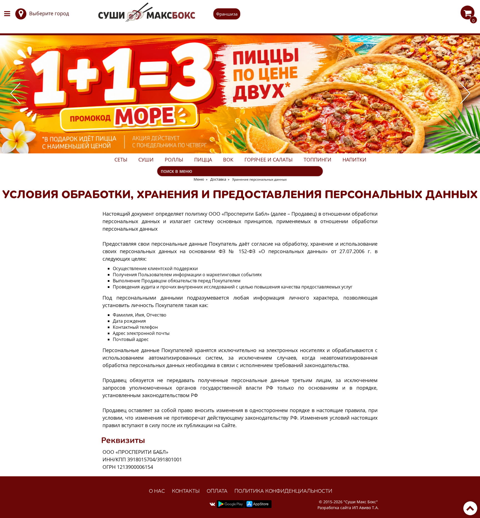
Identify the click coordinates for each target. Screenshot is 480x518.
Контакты (186, 490)
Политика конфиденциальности (283, 490)
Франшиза (227, 14)
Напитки (354, 159)
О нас (157, 490)
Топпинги (317, 159)
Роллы (174, 159)
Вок (228, 159)
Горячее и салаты (268, 159)
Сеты (120, 159)
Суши (146, 159)
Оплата (217, 490)
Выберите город (49, 13)
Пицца (203, 159)
